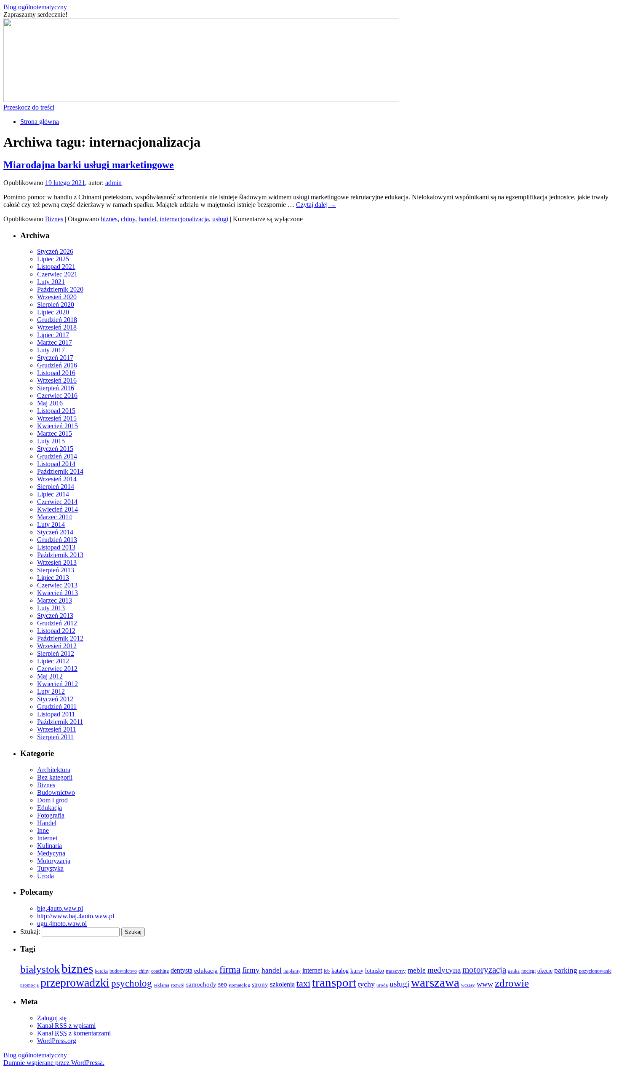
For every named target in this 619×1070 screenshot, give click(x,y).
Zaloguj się (52, 1018)
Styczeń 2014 (55, 532)
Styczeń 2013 (55, 615)
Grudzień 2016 (57, 365)
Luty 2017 (51, 350)
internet (312, 970)
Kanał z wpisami (66, 1025)
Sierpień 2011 (55, 736)
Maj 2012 (50, 676)
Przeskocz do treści (28, 107)
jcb (327, 971)
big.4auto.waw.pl (60, 908)
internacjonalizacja (184, 219)
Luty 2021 (51, 281)
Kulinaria (49, 845)
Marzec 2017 (54, 342)
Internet (47, 838)
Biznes (54, 219)
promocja (29, 984)
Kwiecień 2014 (57, 509)
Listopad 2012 (56, 630)
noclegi (528, 971)
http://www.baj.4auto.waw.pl (75, 916)
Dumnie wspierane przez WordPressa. (53, 1062)
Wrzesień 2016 (57, 380)
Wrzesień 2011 (56, 729)
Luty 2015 (51, 441)
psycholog (131, 983)
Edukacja (49, 807)
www (485, 984)
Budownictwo (56, 792)
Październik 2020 (60, 289)
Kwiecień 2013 (57, 592)
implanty (292, 971)
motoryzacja (484, 970)
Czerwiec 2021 (57, 274)
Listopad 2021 (56, 266)
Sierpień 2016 (55, 388)
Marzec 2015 (54, 433)
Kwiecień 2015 (57, 425)
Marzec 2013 (54, 600)
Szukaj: (30, 931)
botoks (101, 970)
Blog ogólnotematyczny (35, 7)
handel (147, 219)
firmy (251, 969)
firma (229, 969)
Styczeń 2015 (55, 448)
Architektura (53, 769)
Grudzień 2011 (57, 706)
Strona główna (39, 121)
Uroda (45, 876)
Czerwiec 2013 (57, 585)
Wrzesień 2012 (57, 645)
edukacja (206, 970)
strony (260, 984)
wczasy (468, 985)
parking (565, 970)
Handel (46, 822)
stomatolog (239, 984)
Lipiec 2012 (53, 661)
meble (417, 970)
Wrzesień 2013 (57, 562)
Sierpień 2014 (55, 486)
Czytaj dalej (316, 204)
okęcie (544, 970)
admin (113, 182)
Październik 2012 (60, 638)
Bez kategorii (54, 777)
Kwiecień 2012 (57, 683)
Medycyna (51, 853)
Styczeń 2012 (55, 699)
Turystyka (50, 868)
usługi (220, 219)
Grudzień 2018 (57, 319)
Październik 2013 (60, 554)
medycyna (444, 969)
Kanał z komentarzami (74, 1033)
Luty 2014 (51, 524)
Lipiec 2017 (53, 334)
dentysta (181, 970)
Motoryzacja (53, 860)
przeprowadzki (74, 982)
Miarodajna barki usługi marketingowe (88, 164)
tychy (366, 984)
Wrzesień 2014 (57, 479)
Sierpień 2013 (55, 570)
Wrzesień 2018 (57, 327)
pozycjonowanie (595, 971)
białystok (40, 969)
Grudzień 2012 (57, 623)
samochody (201, 984)
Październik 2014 (60, 471)
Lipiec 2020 (53, 312)
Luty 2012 (51, 691)
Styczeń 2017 (55, 357)
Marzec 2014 (54, 516)
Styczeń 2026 (55, 251)
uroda (382, 984)
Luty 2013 (51, 607)
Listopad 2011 (56, 714)
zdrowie (512, 983)
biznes (109, 219)
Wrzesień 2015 (57, 418)
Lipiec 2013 (53, 577)
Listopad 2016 (56, 372)
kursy (356, 970)
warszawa (435, 982)
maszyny (396, 971)
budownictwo (123, 971)
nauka (514, 970)
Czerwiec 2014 (57, 501)
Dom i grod (52, 800)
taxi (303, 983)
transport (334, 982)
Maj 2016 (50, 403)
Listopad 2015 (56, 410)
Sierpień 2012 (55, 653)
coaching (160, 971)
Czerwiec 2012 (57, 668)
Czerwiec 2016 (57, 395)
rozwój (177, 985)
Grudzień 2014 (57, 456)
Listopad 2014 (56, 463)
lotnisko (374, 971)
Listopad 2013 (56, 547)
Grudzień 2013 (57, 539)
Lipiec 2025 (53, 259)
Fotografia (50, 815)
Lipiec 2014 (53, 494)
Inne (43, 830)
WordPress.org (56, 1040)
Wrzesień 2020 (57, 296)
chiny (128, 219)
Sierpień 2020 (55, 304)
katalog (340, 970)
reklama (161, 984)
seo (222, 984)
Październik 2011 (60, 721)
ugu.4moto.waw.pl (62, 923)
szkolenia (282, 984)
